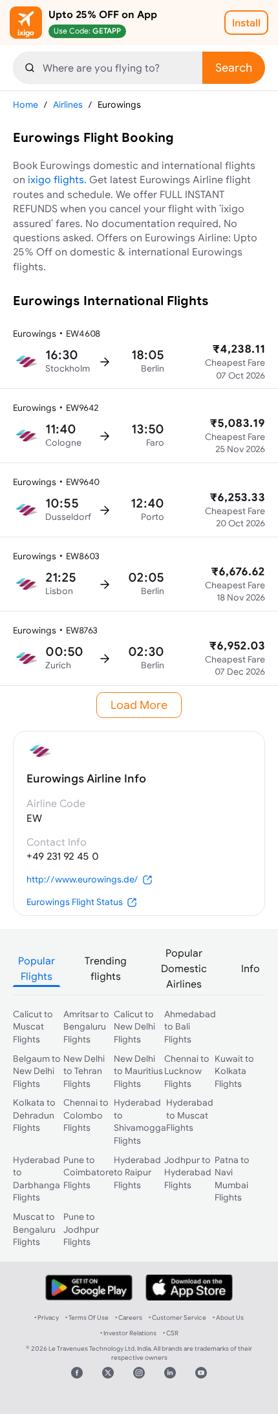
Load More (139, 705)
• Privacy (46, 1317)
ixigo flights (56, 179)
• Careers (128, 1317)
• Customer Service (177, 1317)
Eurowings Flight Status (75, 902)
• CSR (170, 1333)
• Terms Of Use (87, 1317)
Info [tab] (250, 968)
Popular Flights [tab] (36, 968)
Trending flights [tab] (106, 968)
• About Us (228, 1317)
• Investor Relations (128, 1333)
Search (233, 67)
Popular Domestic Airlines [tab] (184, 968)
